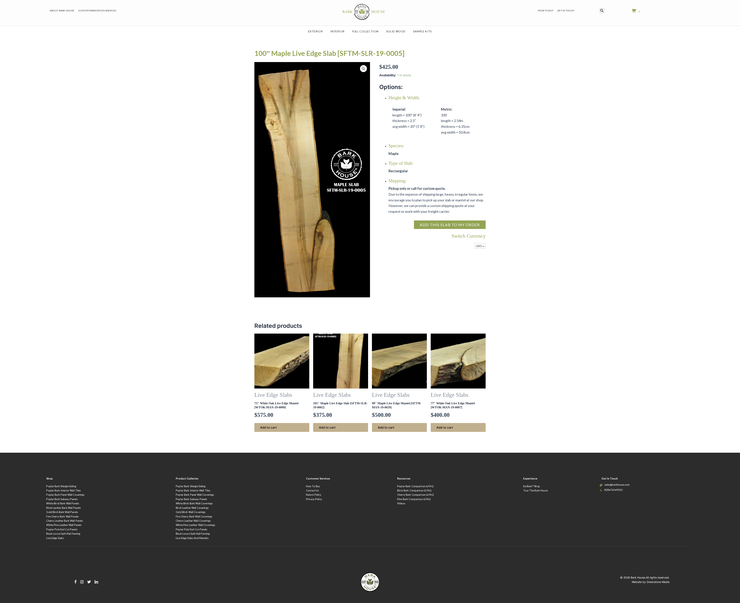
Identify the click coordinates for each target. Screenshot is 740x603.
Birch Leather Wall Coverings (192, 507)
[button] (363, 68)
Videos (401, 503)
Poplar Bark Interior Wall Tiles (63, 490)
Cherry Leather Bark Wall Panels (64, 520)
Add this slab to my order (450, 224)
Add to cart (268, 427)
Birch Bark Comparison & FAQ (414, 490)
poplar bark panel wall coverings (195, 494)
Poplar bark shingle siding (190, 486)
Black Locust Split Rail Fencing (63, 533)
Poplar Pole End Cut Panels (61, 529)
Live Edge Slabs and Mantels (192, 538)
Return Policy (313, 494)
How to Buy (313, 486)
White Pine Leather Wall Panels (64, 524)
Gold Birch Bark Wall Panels (62, 512)
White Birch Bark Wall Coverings (194, 503)
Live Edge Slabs (55, 538)
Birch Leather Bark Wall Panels (63, 507)
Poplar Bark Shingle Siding (61, 486)
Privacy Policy (314, 499)
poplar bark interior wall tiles (193, 490)
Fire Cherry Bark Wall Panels (62, 516)
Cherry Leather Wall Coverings (193, 520)
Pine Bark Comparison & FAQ (414, 499)
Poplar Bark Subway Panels (61, 499)
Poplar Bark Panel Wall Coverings (65, 494)
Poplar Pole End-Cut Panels (191, 529)
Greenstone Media (658, 582)
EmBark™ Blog (531, 486)
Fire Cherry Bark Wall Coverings (194, 516)
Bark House (638, 577)
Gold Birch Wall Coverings (190, 512)
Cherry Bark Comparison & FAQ (415, 494)
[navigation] (480, 246)
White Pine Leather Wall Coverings (195, 524)
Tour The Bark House (535, 490)
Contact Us (312, 490)
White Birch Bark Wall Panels (62, 503)
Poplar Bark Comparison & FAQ (415, 486)
